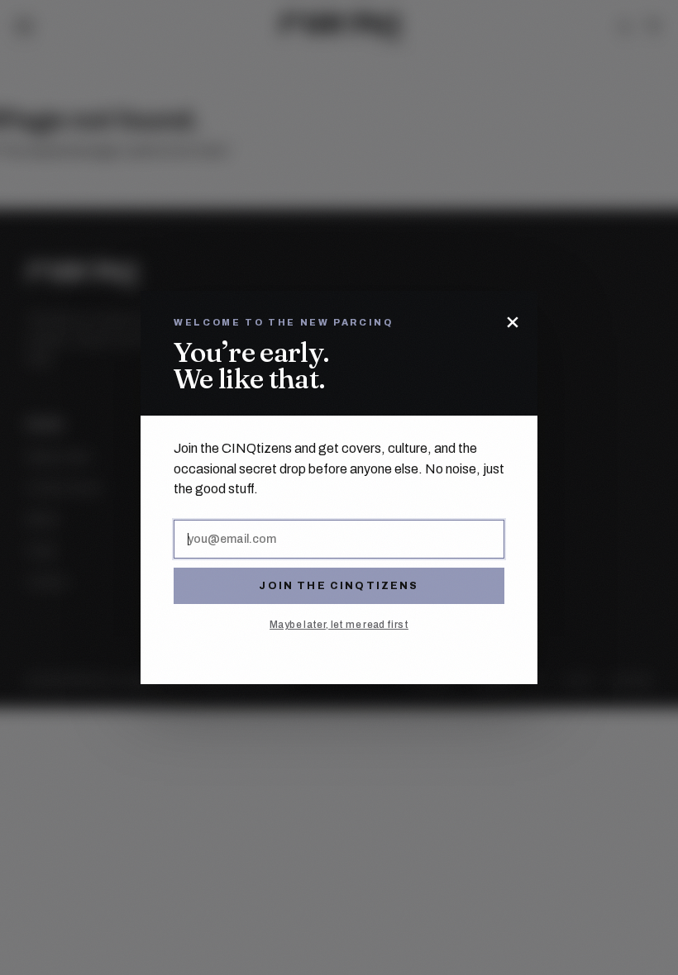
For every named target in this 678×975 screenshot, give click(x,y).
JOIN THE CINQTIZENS (338, 586)
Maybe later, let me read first (339, 624)
